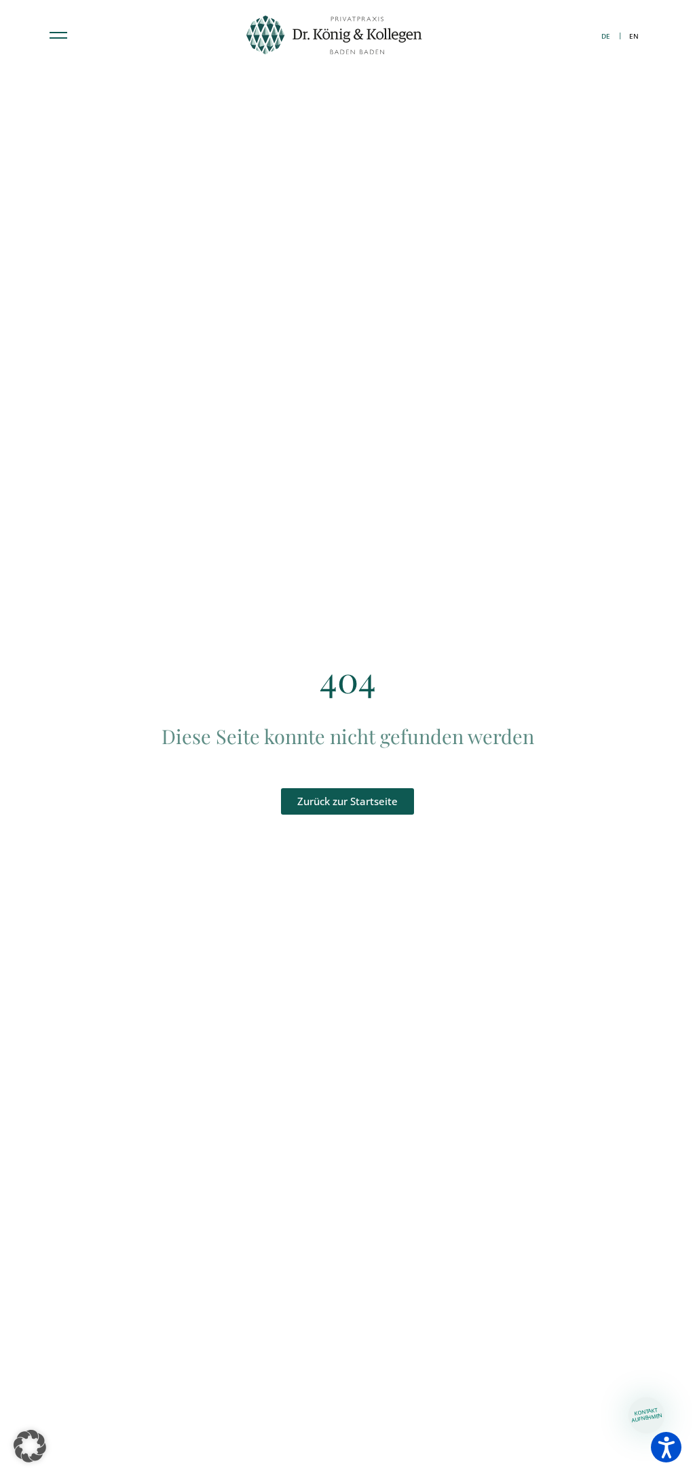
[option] (633, 36)
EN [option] (634, 36)
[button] (30, 1446)
